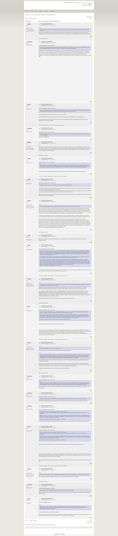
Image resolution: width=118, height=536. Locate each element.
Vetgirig (29, 24)
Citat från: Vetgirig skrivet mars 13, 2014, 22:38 (47, 488)
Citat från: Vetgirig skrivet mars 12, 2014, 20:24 (47, 379)
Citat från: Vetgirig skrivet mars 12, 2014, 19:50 (47, 45)
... (28, 18)
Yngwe (29, 158)
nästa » (91, 16)
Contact (40, 11)
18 (30, 18)
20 (32, 18)
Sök (36, 11)
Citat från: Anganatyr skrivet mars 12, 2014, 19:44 (47, 108)
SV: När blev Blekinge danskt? (47, 23)
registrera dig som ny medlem (85, 2)
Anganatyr (29, 41)
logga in (76, 2)
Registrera (52, 11)
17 (29, 18)
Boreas (29, 104)
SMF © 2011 (58, 533)
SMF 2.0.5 (56, 533)
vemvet (29, 179)
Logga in (46, 11)
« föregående (88, 16)
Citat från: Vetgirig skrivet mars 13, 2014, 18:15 (47, 409)
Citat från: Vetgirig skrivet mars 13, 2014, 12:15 (47, 309)
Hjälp (32, 11)
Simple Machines (63, 533)
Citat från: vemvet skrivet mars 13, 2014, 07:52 (47, 396)
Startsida (27, 11)
